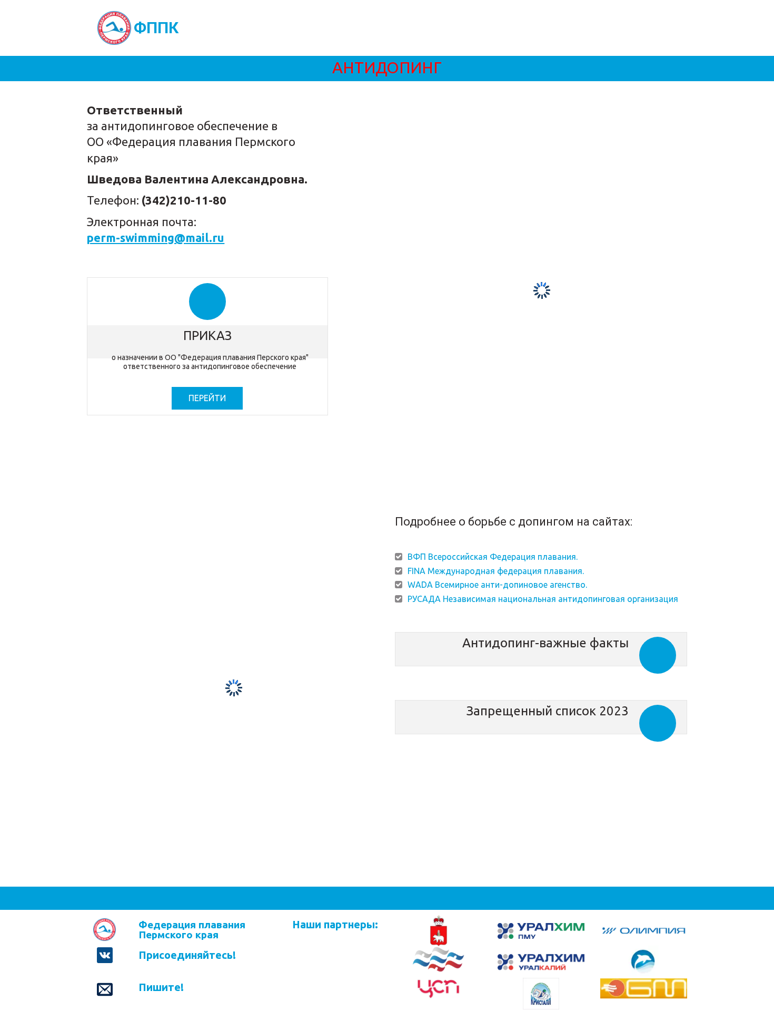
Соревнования (456, 27)
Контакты (632, 27)
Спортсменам (384, 27)
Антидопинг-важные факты (545, 643)
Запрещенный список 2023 (548, 711)
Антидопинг (572, 27)
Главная (206, 27)
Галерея (516, 27)
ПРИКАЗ (207, 335)
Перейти (207, 398)
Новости (323, 27)
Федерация (261, 27)
